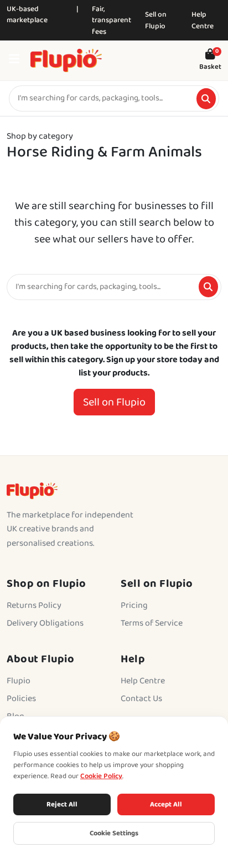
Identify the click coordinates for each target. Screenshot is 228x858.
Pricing (134, 605)
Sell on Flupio (156, 20)
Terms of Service (152, 623)
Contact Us (141, 698)
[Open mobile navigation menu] (14, 60)
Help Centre (202, 20)
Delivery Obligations (45, 623)
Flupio (18, 681)
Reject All (61, 804)
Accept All (166, 804)
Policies (21, 698)
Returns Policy (34, 605)
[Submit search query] (206, 98)
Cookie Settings (114, 833)
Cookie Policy (101, 776)
